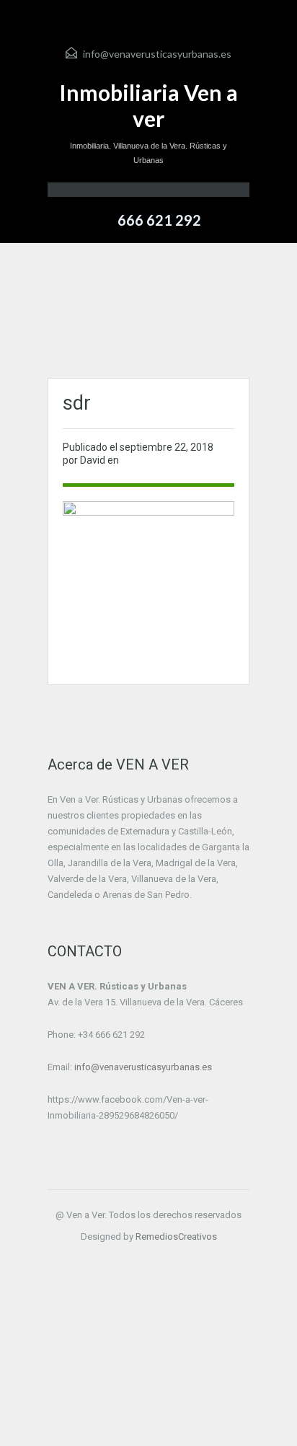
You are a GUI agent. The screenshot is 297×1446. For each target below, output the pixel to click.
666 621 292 (159, 219)
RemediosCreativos (176, 1236)
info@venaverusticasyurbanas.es (157, 54)
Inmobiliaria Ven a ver (148, 105)
